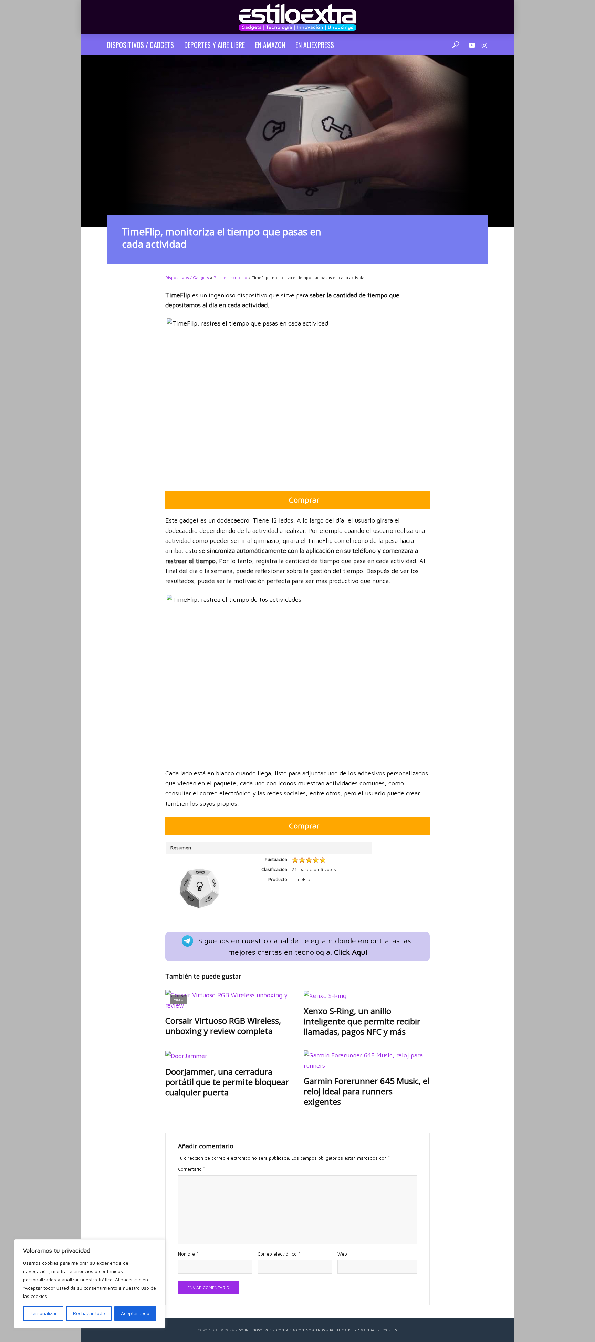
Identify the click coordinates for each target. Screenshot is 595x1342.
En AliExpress (314, 45)
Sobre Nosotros (255, 1330)
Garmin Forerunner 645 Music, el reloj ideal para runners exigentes (366, 1091)
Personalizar (43, 1313)
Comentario (191, 1169)
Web (342, 1254)
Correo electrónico (279, 1254)
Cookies (389, 1330)
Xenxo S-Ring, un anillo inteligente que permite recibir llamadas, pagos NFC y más (362, 1021)
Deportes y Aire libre (214, 45)
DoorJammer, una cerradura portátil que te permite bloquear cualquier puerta (227, 1081)
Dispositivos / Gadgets (140, 45)
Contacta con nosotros (300, 1330)
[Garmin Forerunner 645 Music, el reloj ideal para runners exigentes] (367, 1060)
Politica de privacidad (353, 1330)
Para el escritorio (230, 277)
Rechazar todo (89, 1313)
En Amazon (270, 45)
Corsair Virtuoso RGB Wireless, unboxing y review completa (223, 1025)
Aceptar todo (135, 1313)
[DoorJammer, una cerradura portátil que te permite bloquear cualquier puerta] (228, 1055)
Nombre (188, 1254)
